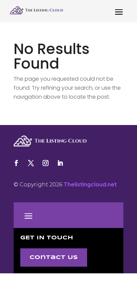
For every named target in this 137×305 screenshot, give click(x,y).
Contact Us (54, 257)
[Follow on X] (31, 163)
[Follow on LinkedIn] (60, 163)
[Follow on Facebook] (16, 163)
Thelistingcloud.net (90, 184)
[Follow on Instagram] (46, 163)
